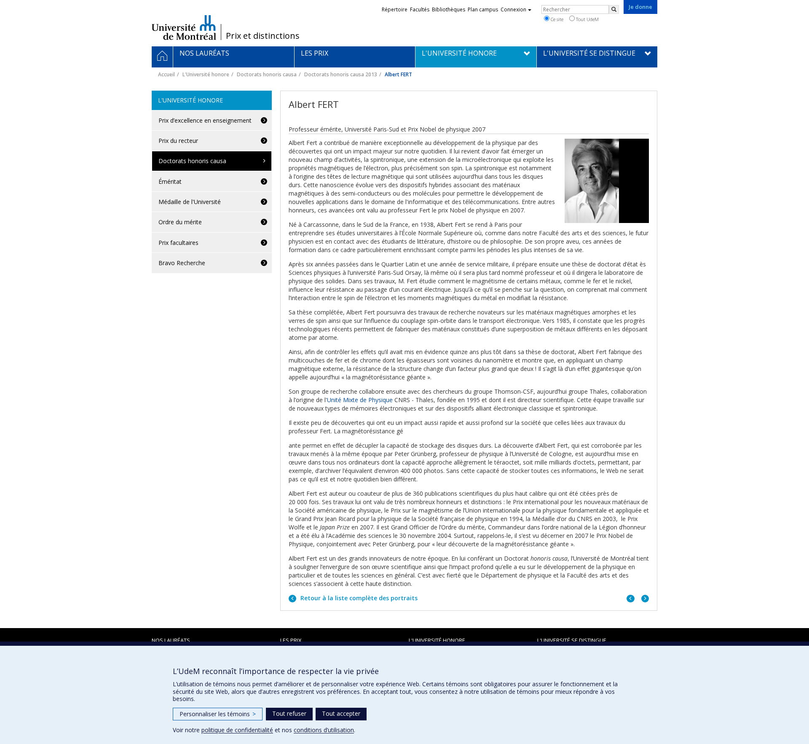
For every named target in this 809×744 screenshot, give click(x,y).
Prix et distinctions (263, 36)
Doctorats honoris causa (267, 74)
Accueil (166, 74)
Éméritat (170, 181)
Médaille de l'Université (189, 202)
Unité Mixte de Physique (360, 400)
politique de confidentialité (237, 730)
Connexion (513, 9)
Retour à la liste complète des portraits (358, 598)
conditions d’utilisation (324, 730)
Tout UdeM (587, 19)
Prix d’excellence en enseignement (205, 120)
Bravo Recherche (181, 263)
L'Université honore (205, 74)
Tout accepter (341, 713)
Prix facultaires (178, 243)
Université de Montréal (184, 27)
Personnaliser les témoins (217, 714)
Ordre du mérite (180, 222)
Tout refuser (289, 713)
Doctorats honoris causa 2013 (340, 74)
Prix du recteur (178, 141)
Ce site (556, 19)
